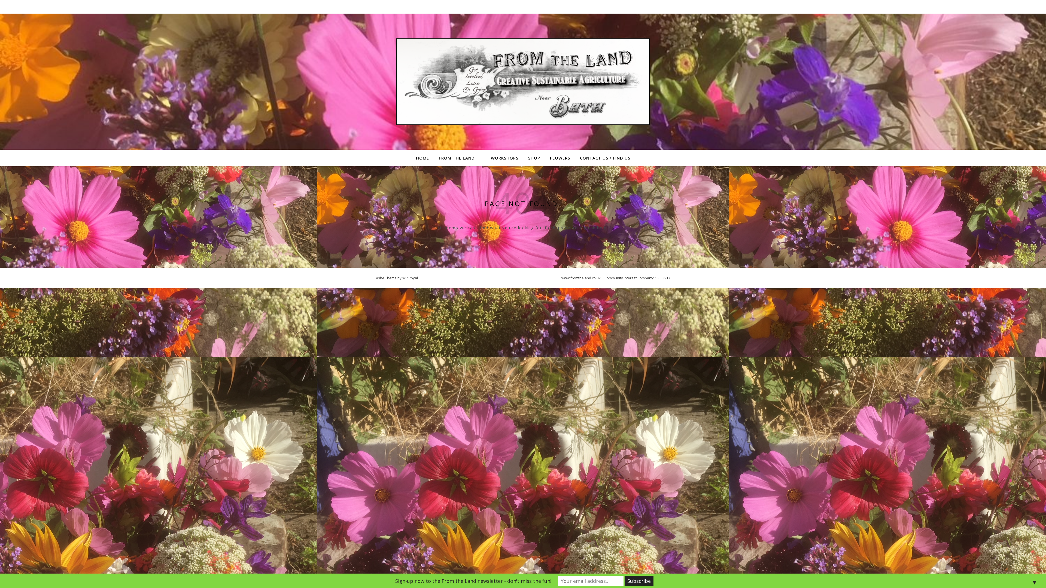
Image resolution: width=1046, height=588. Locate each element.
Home (422, 158)
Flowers (560, 158)
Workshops (504, 158)
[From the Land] (523, 81)
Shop (534, 158)
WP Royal (410, 277)
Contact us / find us (605, 158)
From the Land (457, 158)
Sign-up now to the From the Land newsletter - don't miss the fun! (473, 581)
